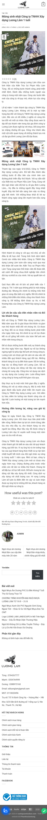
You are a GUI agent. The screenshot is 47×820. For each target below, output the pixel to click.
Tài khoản (6, 769)
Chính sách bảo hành (11, 735)
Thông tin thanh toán (11, 764)
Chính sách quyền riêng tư (13, 740)
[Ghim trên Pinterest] (30, 513)
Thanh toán (7, 774)
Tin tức (5, 13)
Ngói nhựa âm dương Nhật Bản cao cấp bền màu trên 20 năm (11, 552)
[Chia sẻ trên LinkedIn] (35, 513)
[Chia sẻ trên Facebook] (17, 513)
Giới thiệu (6, 754)
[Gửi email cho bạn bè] (26, 513)
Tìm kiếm (5, 568)
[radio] (13, 503)
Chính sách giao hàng (11, 725)
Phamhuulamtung (28, 817)
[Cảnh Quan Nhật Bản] (23, 4)
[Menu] (3, 4)
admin (27, 27)
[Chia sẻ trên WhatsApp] (12, 513)
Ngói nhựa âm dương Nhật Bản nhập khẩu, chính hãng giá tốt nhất (35, 552)
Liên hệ (5, 759)
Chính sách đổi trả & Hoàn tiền (15, 730)
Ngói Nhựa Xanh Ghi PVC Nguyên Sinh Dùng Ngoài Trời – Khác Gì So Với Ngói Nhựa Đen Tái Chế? (23, 609)
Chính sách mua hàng (11, 720)
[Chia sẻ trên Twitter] (21, 513)
